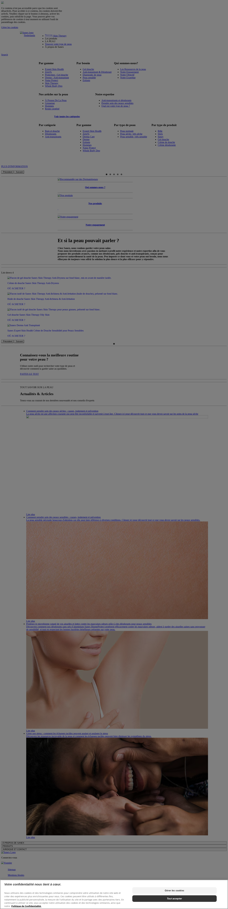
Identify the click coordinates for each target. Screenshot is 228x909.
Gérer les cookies (174, 890)
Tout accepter (174, 898)
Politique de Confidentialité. (26, 906)
